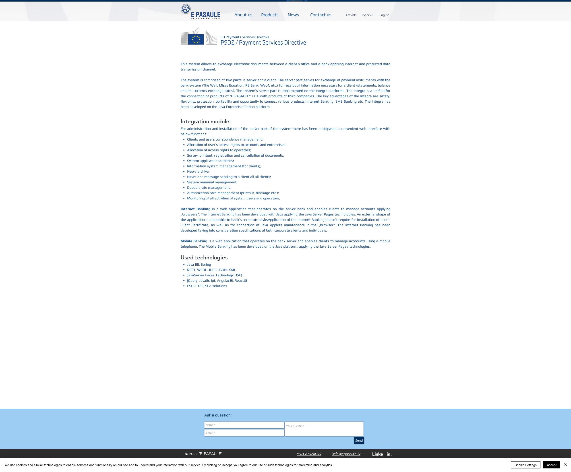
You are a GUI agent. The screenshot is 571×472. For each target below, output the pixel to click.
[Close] (565, 464)
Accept (552, 465)
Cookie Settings (526, 465)
